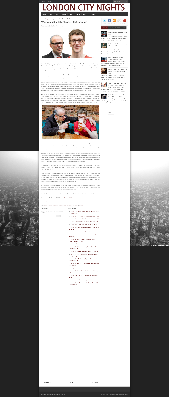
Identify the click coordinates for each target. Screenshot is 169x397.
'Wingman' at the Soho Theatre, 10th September (82, 268)
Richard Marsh (62, 205)
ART (57, 14)
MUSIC (64, 14)
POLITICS (92, 14)
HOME (44, 14)
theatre (76, 205)
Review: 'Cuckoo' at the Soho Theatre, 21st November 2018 (85, 219)
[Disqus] (67, 312)
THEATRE (71, 14)
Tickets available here (68, 197)
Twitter (104, 23)
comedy (46, 205)
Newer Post (47, 382)
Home (42, 18)
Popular (105, 27)
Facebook (109, 23)
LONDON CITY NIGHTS (83, 7)
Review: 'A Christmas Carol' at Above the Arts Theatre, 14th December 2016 (117, 71)
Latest (111, 27)
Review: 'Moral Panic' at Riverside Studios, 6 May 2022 (84, 232)
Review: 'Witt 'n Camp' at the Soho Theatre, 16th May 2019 (85, 251)
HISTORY (85, 14)
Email (119, 23)
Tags (124, 27)
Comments (117, 27)
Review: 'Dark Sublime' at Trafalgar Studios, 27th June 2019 (85, 280)
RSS (114, 23)
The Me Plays (92, 100)
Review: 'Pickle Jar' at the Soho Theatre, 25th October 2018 (85, 221)
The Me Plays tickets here (45, 201)
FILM (50, 14)
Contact (50, 1)
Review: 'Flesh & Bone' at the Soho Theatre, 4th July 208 (84, 224)
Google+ (124, 23)
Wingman (47, 18)
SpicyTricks (109, 394)
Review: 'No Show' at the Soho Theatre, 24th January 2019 (85, 216)
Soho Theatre (70, 205)
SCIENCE (78, 14)
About (43, 1)
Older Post (95, 382)
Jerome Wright (52, 205)
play (58, 205)
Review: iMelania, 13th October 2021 (79, 244)
